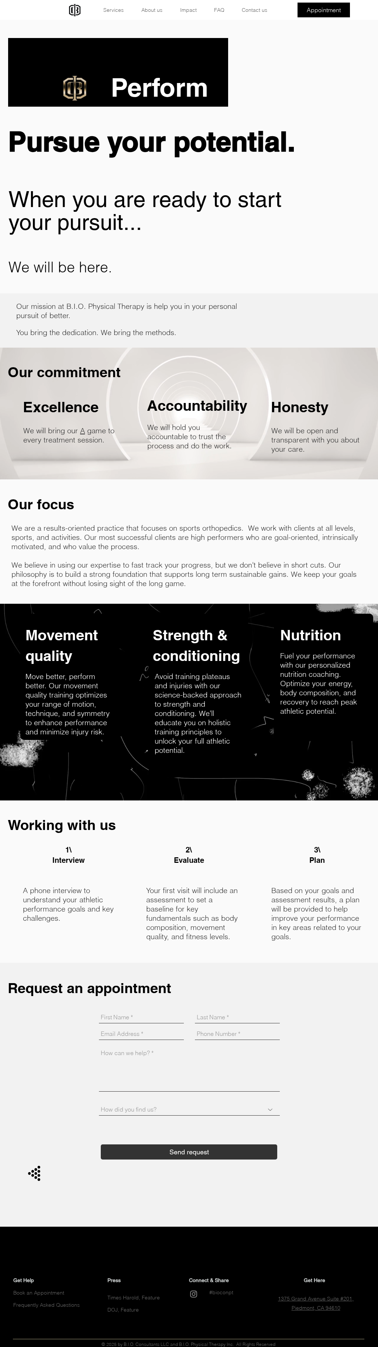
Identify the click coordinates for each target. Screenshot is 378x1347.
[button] (117, 10)
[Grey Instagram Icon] (193, 1294)
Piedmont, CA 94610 (316, 1308)
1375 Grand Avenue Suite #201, (316, 1298)
